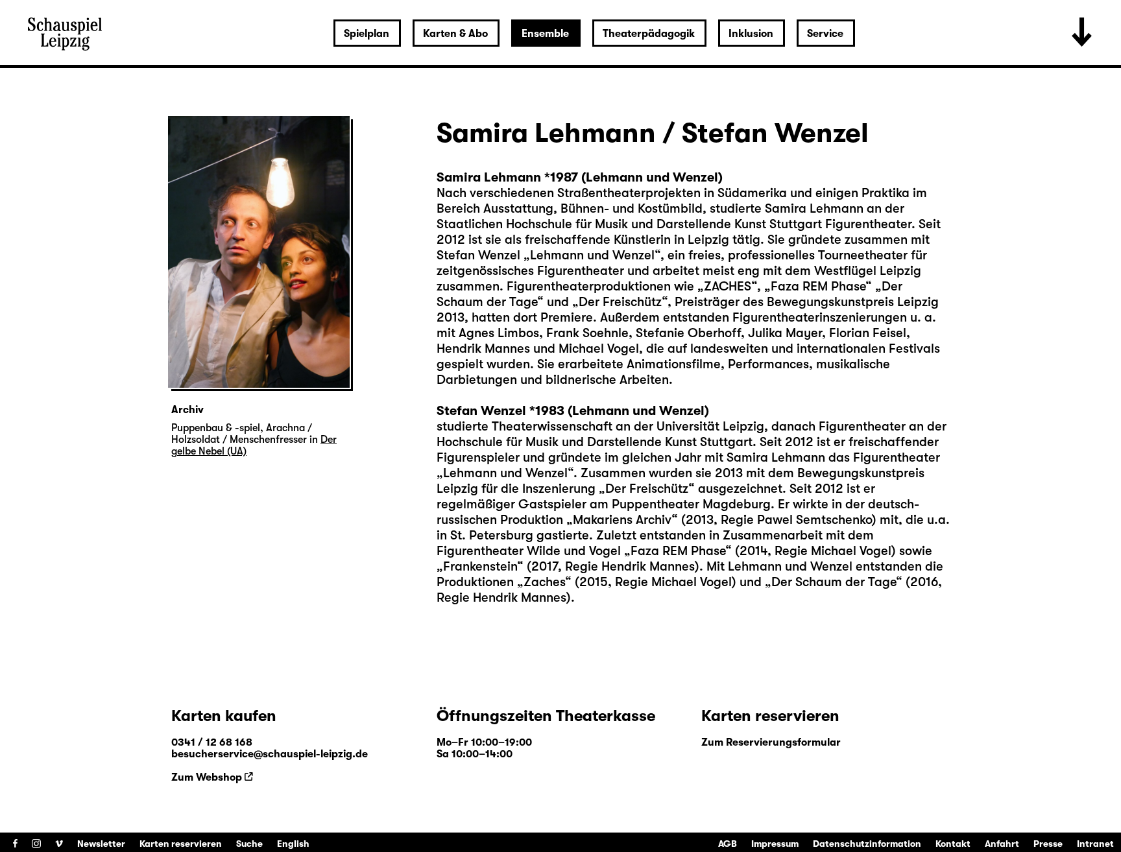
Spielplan (366, 34)
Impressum (775, 843)
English (293, 843)
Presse (1048, 843)
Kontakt (952, 843)
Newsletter (101, 843)
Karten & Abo (455, 34)
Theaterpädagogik (649, 34)
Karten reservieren (180, 843)
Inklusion (751, 34)
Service (825, 34)
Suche (249, 843)
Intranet (1095, 843)
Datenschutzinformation (867, 843)
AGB (727, 843)
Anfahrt (1002, 843)
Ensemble (545, 34)
